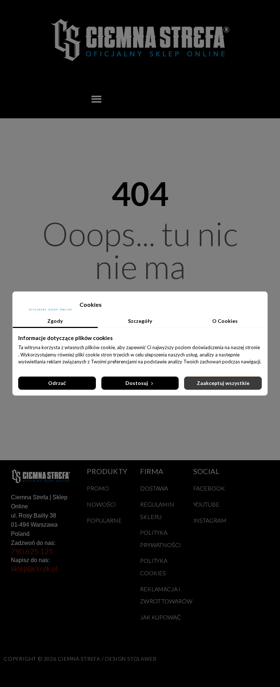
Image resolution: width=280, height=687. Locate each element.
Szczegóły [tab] (140, 321)
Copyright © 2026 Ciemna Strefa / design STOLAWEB (80, 659)
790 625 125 (32, 551)
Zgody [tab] (55, 321)
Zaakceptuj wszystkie (223, 383)
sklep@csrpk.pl (34, 568)
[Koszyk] (223, 99)
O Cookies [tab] (225, 321)
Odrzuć (57, 383)
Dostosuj (137, 383)
